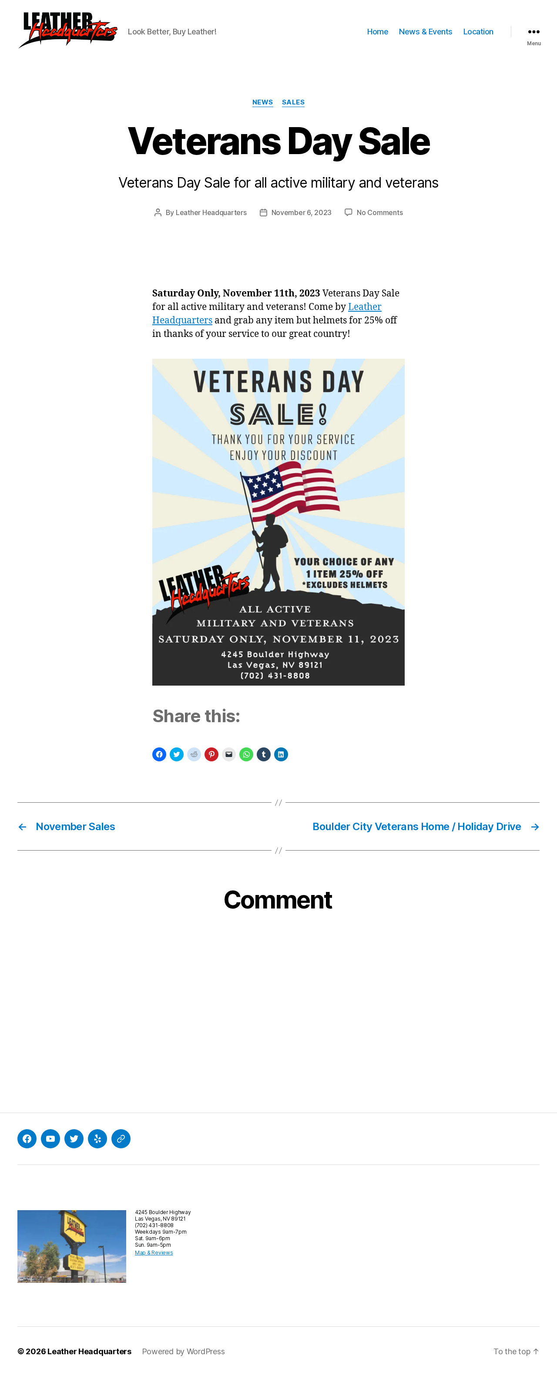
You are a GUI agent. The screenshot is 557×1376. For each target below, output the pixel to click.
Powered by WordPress (183, 1351)
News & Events (426, 31)
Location (478, 31)
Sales (293, 102)
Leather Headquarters (211, 212)
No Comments (380, 212)
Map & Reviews (154, 1252)
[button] (67, 31)
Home (377, 31)
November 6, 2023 (302, 212)
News (262, 102)
